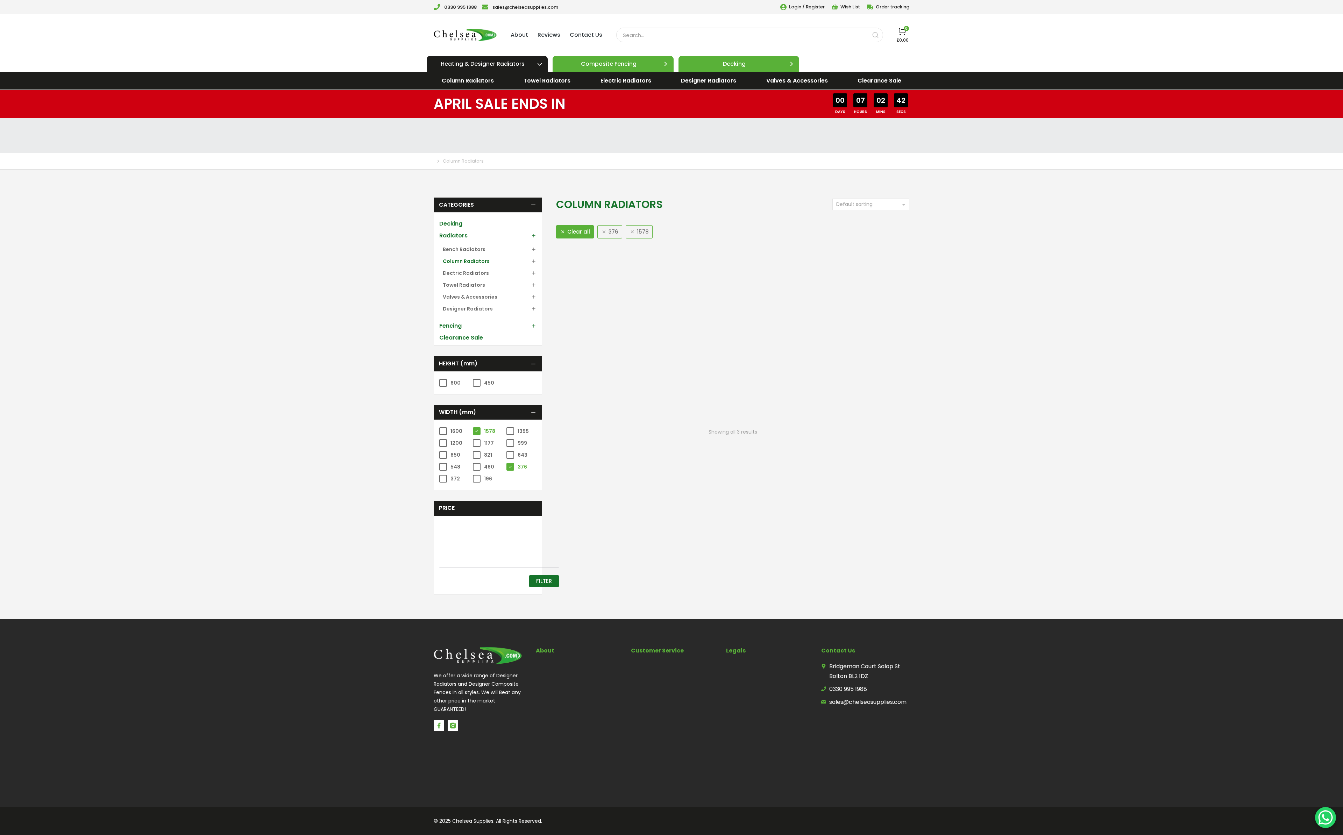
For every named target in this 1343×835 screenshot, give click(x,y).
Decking (734, 64)
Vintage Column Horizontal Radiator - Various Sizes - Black (853, 371)
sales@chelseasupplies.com (525, 7)
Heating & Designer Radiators (483, 64)
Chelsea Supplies (472, 793)
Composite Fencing (609, 64)
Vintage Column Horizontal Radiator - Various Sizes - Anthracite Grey (612, 375)
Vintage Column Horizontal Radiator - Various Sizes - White (732, 371)
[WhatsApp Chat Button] (1325, 817)
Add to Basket (609, 408)
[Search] (875, 35)
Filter (522, 553)
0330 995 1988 (460, 7)
